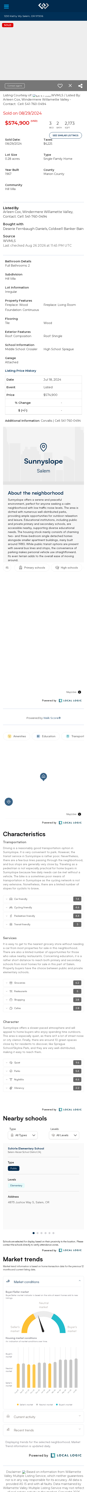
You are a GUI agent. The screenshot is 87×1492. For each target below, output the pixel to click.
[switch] (60, 85)
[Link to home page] (44, 6)
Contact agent (14, 85)
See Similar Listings (66, 135)
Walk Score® (52, 718)
